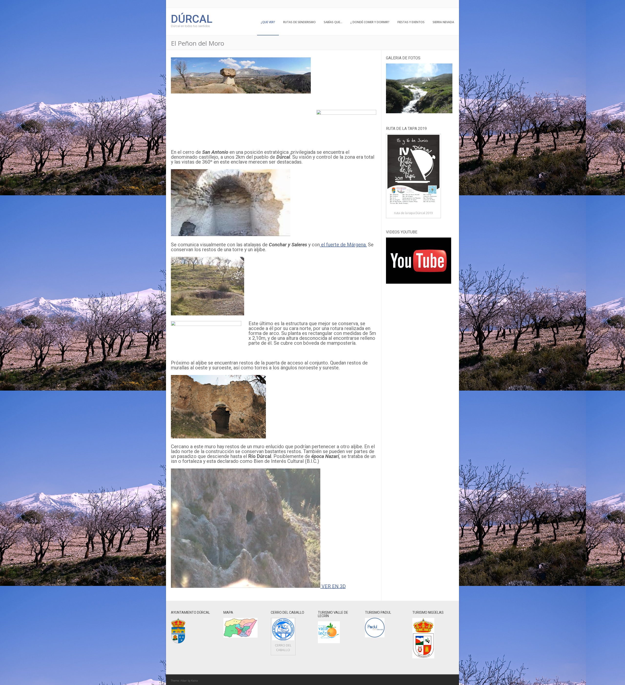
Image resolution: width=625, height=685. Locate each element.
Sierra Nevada (443, 22)
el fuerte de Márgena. (343, 245)
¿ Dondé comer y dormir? (369, 22)
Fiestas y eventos (411, 22)
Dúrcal (191, 18)
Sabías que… (333, 22)
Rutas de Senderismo (299, 22)
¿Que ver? (268, 22)
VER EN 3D (333, 586)
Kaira (194, 680)
